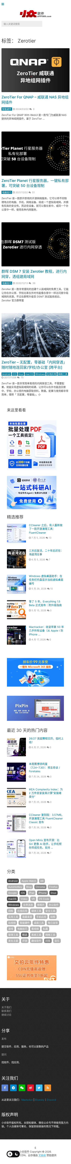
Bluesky (39, 1099)
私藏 (45, 928)
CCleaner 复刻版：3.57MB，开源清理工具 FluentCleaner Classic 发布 (46, 818)
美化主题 (13, 940)
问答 (47, 940)
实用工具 (13, 916)
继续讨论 (6, 1014)
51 (33, 192)
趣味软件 (36, 940)
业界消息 (28, 904)
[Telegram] (13, 1088)
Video (24, 898)
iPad (31, 892)
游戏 (10, 928)
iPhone (42, 892)
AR (42, 880)
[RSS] (47, 1088)
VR (33, 898)
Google (12, 892)
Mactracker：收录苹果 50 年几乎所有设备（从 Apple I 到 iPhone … (46, 630)
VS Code (44, 898)
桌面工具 (39, 922)
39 (33, 283)
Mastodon (27, 1099)
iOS (14, 374)
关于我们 (6, 1007)
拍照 (52, 916)
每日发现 (53, 922)
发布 (3, 1038)
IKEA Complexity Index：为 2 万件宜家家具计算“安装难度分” (46, 793)
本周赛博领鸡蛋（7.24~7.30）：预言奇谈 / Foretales (44, 767)
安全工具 (50, 910)
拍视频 (12, 922)
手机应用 (41, 916)
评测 (24, 940)
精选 (24, 934)
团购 (10, 910)
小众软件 (24, 1151)
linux (20, 374)
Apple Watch (29, 880)
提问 (3, 1054)
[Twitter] (39, 1088)
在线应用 (51, 374)
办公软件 (54, 904)
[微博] (30, 1088)
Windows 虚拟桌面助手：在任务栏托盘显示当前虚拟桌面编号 (46, 579)
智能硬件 (6, 109)
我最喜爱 (27, 916)
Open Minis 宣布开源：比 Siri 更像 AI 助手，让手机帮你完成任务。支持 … (45, 843)
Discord (51, 1099)
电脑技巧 (6, 192)
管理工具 (13, 934)
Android (6, 374)
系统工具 (36, 934)
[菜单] (3, 4)
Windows (40, 374)
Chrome (40, 886)
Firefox (53, 886)
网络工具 (62, 374)
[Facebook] (4, 1088)
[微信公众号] (22, 1088)
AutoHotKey (15, 886)
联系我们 (6, 1011)
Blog (29, 886)
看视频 (35, 928)
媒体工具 (36, 910)
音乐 (56, 940)
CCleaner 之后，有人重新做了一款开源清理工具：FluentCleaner (45, 528)
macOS (29, 374)
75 (22, 377)
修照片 (41, 904)
